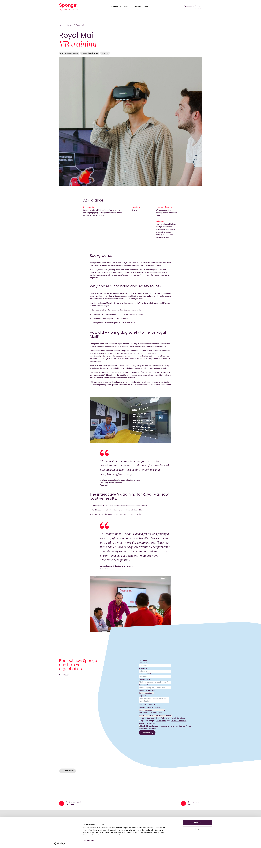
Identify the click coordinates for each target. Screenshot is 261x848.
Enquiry (142, 696)
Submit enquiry (147, 733)
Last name (143, 668)
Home (61, 25)
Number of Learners (147, 690)
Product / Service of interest (150, 707)
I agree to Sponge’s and (163, 721)
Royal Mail (80, 25)
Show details (88, 840)
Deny (197, 829)
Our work (70, 25)
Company (143, 685)
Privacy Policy (161, 721)
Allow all (197, 822)
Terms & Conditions (178, 721)
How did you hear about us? (150, 713)
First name (143, 663)
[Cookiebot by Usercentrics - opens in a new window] (60, 844)
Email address (145, 674)
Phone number (145, 679)
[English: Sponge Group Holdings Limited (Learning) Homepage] (68, 7)
